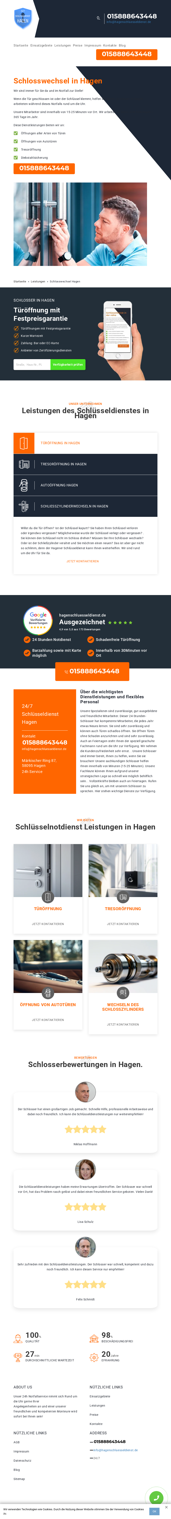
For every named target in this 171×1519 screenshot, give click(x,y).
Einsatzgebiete (41, 45)
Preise (77, 45)
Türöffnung (48, 908)
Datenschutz (22, 1460)
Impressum (92, 45)
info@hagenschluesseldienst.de (129, 22)
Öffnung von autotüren (48, 1004)
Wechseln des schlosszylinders (123, 1007)
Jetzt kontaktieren (83, 561)
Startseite (21, 45)
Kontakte (110, 45)
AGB (17, 1442)
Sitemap (19, 1479)
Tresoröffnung (123, 908)
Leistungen (62, 45)
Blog (122, 45)
